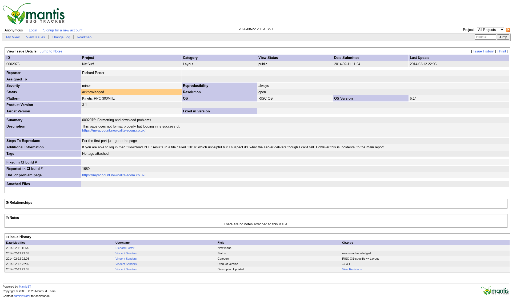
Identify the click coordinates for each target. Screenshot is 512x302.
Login (33, 30)
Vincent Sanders (126, 253)
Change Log (61, 37)
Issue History (483, 51)
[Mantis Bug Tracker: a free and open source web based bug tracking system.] (495, 294)
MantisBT (25, 286)
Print (502, 51)
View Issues (35, 37)
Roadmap (84, 37)
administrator (22, 295)
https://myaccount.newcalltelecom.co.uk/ (114, 130)
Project (468, 30)
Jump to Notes (51, 51)
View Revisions (352, 269)
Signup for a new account (62, 30)
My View (12, 37)
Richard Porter (124, 248)
